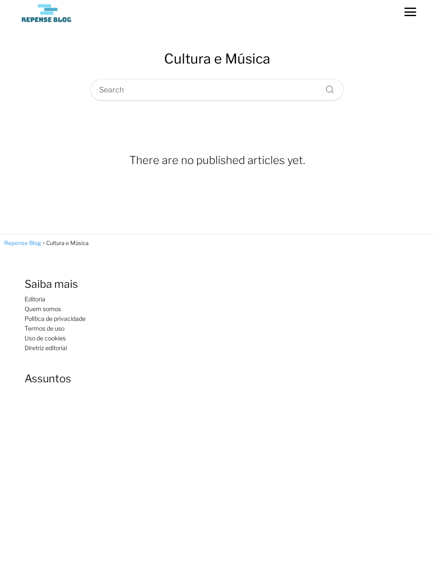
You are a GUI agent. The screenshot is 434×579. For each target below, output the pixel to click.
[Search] (326, 87)
